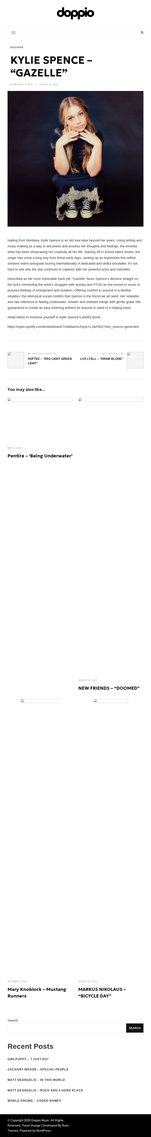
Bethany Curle (23, 84)
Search (13, 1020)
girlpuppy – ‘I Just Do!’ (28, 1059)
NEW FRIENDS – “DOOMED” (109, 688)
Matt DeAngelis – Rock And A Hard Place (45, 1090)
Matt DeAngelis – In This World (36, 1080)
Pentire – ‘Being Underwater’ (40, 456)
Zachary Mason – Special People (38, 1069)
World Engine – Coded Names (34, 1100)
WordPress (43, 1130)
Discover (16, 47)
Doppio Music (40, 1120)
